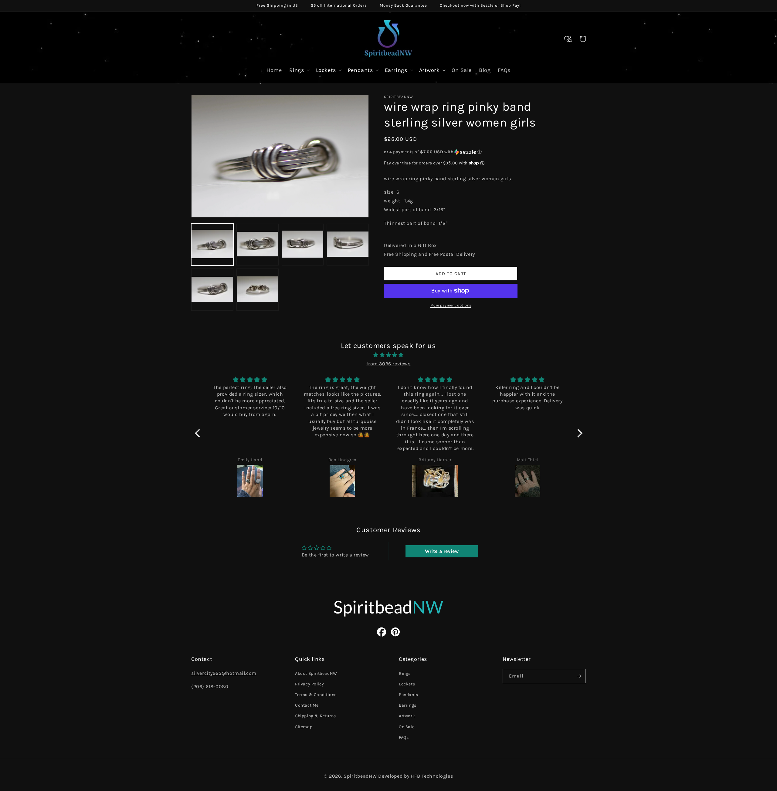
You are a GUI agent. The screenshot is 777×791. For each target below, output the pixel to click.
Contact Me (307, 705)
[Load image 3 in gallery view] (303, 244)
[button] (567, 39)
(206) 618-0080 (209, 686)
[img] (389, 355)
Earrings (396, 70)
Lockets (326, 70)
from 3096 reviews (388, 364)
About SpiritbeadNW (316, 673)
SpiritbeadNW (360, 776)
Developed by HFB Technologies (415, 776)
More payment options (450, 305)
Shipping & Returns (315, 715)
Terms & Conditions (316, 694)
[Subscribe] (578, 676)
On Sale (406, 726)
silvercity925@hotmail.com (223, 673)
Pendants (360, 70)
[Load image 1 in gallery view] (212, 244)
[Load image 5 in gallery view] (212, 290)
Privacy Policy (309, 684)
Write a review (442, 551)
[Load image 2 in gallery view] (257, 244)
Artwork (429, 70)
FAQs (404, 737)
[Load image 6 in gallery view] (257, 290)
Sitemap (303, 726)
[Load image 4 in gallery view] (348, 244)
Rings (296, 70)
